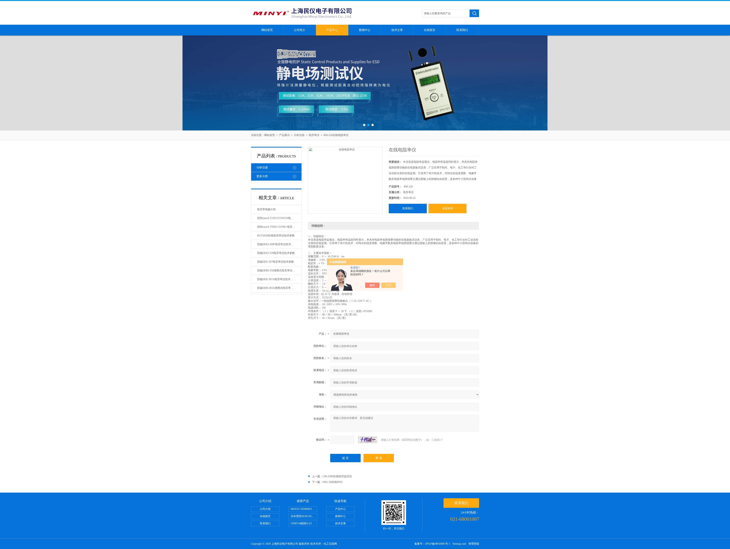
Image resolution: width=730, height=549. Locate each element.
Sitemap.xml (459, 543)
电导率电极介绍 (266, 209)
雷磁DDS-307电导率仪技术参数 (275, 261)
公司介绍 (265, 509)
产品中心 (332, 30)
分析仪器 (299, 135)
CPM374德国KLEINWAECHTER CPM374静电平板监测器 (304, 523)
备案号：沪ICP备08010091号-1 (432, 543)
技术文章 (397, 30)
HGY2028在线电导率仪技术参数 (276, 235)
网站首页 (267, 30)
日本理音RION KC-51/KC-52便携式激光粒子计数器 (304, 516)
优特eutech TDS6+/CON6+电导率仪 (277, 226)
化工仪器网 (330, 543)
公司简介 (299, 30)
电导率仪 (314, 135)
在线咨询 (447, 208)
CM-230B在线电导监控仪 (337, 476)
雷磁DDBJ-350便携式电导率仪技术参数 (279, 270)
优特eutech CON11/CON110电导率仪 (278, 218)
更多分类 (262, 176)
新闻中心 (364, 30)
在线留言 (429, 30)
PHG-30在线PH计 (333, 482)
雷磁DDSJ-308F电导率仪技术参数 (276, 244)
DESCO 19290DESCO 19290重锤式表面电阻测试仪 (304, 509)
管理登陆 (473, 543)
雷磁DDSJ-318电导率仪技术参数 (276, 253)
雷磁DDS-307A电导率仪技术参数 (276, 279)
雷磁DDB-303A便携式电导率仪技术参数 (279, 288)
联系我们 (462, 30)
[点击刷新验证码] (367, 440)
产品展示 (284, 135)
